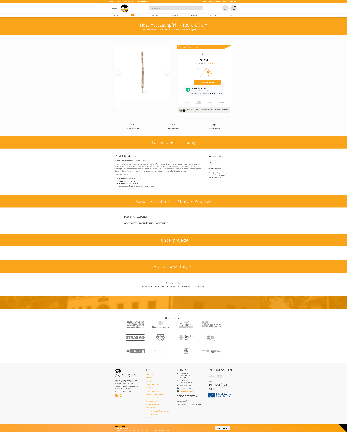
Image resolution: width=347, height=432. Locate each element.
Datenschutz (150, 408)
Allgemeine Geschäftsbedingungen (158, 411)
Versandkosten (209, 63)
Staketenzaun (177, 30)
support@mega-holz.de (142, 1)
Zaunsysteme (153, 30)
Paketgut (216, 164)
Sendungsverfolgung (153, 384)
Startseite (145, 30)
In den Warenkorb (207, 82)
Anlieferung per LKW (153, 391)
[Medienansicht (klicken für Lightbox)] (142, 72)
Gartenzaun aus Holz (165, 30)
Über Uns (149, 374)
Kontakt (149, 378)
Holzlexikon (150, 388)
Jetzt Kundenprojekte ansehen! (195, 111)
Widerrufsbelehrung (153, 404)
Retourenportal (151, 401)
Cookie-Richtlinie (152, 414)
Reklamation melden (153, 398)
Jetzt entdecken (222, 428)
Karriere (149, 381)
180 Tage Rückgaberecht (154, 394)
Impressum (150, 418)
